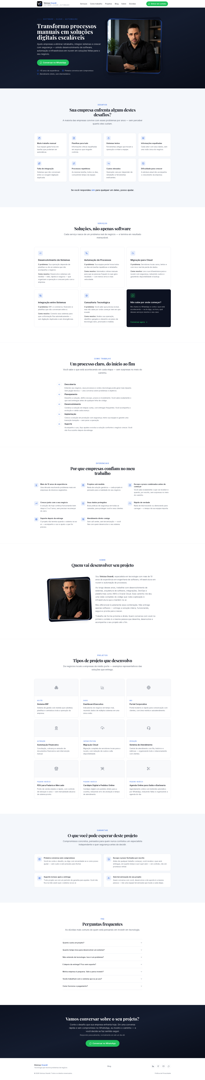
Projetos (108, 4)
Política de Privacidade (163, 1073)
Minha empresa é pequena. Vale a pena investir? (83, 972)
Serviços (83, 4)
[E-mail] (163, 1066)
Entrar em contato (158, 4)
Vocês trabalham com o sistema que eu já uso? (82, 979)
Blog (117, 4)
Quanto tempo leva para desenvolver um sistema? (84, 950)
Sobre (123, 4)
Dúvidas (132, 4)
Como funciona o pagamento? (75, 986)
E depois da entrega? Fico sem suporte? (79, 964)
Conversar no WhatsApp (54, 62)
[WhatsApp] (169, 1066)
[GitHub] (158, 1066)
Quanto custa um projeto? (73, 943)
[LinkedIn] (153, 1066)
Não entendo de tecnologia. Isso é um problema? (83, 957)
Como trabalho (96, 4)
